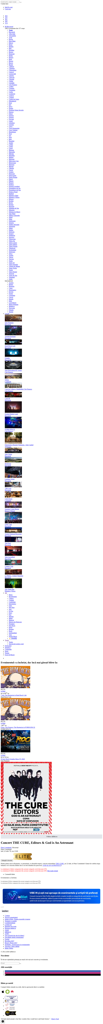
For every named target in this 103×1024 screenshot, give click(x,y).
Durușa (11, 112)
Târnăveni (12, 248)
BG (6, 19)
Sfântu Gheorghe (14, 215)
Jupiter (11, 143)
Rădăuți (11, 194)
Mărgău (11, 154)
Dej (10, 105)
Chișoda (11, 79)
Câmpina (12, 68)
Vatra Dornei (13, 272)
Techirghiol (12, 250)
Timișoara (12, 252)
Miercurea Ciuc (14, 161)
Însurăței (11, 141)
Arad (10, 37)
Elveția (11, 292)
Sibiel (10, 217)
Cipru (10, 288)
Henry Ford (55, 1019)
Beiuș (10, 45)
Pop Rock (12, 625)
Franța (11, 293)
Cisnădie (11, 83)
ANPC (7, 934)
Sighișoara (12, 221)
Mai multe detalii (52, 871)
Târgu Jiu (12, 241)
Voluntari (12, 277)
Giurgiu (11, 125)
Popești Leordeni (14, 186)
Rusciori (11, 206)
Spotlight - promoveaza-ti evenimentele (17, 944)
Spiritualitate (13, 633)
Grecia (11, 297)
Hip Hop (11, 607)
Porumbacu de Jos (14, 188)
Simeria (11, 223)
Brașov (11, 57)
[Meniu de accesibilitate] (3, 1021)
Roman (11, 204)
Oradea (11, 172)
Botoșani (11, 54)
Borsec (11, 52)
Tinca (10, 254)
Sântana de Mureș (14, 212)
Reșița (11, 203)
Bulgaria (11, 286)
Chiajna (11, 75)
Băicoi (11, 43)
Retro (10, 627)
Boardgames (13, 596)
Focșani (11, 119)
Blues (10, 595)
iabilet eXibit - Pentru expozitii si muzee (17, 919)
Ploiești (11, 183)
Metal (10, 618)
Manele (11, 616)
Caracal (11, 72)
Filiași (11, 114)
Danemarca (12, 290)
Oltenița (11, 168)
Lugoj (11, 148)
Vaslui (11, 270)
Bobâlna (11, 50)
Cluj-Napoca (13, 85)
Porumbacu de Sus (15, 190)
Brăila (11, 56)
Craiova (11, 95)
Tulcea (11, 257)
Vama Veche (13, 268)
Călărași (11, 66)
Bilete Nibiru (9, 948)
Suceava (11, 237)
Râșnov (11, 199)
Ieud (10, 137)
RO (6, 16)
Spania (11, 312)
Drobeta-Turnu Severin (16, 110)
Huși (10, 134)
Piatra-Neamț (13, 177)
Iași (10, 135)
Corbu (11, 92)
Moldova (12, 306)
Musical (11, 620)
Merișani (11, 159)
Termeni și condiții (11, 921)
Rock (10, 631)
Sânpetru (11, 210)
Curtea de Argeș (14, 99)
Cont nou (8, 9)
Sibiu (10, 219)
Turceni (11, 259)
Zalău (10, 279)
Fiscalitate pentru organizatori (14, 937)
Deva (10, 106)
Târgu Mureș (13, 244)
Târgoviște (12, 239)
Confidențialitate (10, 923)
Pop (10, 615)
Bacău (11, 39)
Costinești (12, 94)
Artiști (7, 930)
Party (10, 613)
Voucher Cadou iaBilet (12, 946)
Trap (10, 635)
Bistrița (11, 46)
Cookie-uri (8, 925)
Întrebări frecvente (10, 926)
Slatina (11, 230)
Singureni (12, 226)
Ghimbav (12, 123)
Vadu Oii (12, 263)
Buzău (11, 65)
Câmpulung (12, 70)
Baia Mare (12, 41)
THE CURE (60, 863)
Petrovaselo (12, 175)
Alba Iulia (12, 34)
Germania (12, 295)
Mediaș (11, 157)
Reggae (11, 629)
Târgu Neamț (13, 246)
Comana (11, 88)
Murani (11, 166)
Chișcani (11, 77)
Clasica (11, 598)
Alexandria (12, 36)
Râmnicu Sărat (13, 195)
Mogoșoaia (12, 163)
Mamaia (11, 150)
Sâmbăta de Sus (14, 208)
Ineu (10, 139)
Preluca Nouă (13, 192)
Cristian (11, 97)
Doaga (11, 108)
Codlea (11, 86)
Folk (10, 606)
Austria (11, 283)
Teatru (11, 642)
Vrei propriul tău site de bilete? (14, 935)
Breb (10, 59)
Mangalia (12, 152)
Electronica (12, 604)
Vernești (11, 273)
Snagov (11, 234)
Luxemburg (12, 303)
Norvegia (12, 308)
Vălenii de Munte (14, 266)
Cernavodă (12, 74)
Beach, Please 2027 (11, 943)
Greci (10, 126)
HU (6, 21)
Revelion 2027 (9, 941)
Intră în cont (8, 7)
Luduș (11, 146)
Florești (11, 115)
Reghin (11, 201)
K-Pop (11, 611)
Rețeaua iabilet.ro (10, 928)
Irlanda (11, 299)
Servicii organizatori (11, 917)
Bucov (11, 63)
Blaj (10, 48)
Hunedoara (12, 132)
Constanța (12, 90)
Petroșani (12, 174)
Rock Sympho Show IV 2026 (13, 759)
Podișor (11, 184)
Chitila (11, 81)
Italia (10, 301)
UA (6, 23)
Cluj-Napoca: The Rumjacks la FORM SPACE (18, 727)
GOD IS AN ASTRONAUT (52, 865)
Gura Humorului (14, 128)
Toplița (11, 255)
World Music (13, 636)
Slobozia (11, 232)
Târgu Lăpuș (13, 243)
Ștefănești (12, 235)
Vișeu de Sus (13, 275)
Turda (11, 261)
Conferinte (12, 602)
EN (6, 18)
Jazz (10, 609)
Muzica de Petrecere (15, 622)
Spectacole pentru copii (16, 644)
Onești (11, 170)
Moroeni (11, 165)
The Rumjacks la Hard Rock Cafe (14, 695)
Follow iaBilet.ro (52, 836)
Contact (7, 915)
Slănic (11, 228)
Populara (11, 624)
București (12, 32)
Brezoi (11, 61)
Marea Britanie (13, 304)
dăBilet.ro (8, 932)
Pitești (11, 179)
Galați (11, 121)
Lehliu (11, 145)
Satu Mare (12, 214)
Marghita (12, 155)
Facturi (7, 939)
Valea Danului (13, 264)
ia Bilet (3, 691)
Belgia (11, 284)
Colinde (11, 600)
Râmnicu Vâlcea (14, 197)
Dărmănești (12, 101)
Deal (10, 103)
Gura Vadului (13, 130)
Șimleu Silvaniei (14, 224)
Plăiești (11, 181)
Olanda (11, 310)
